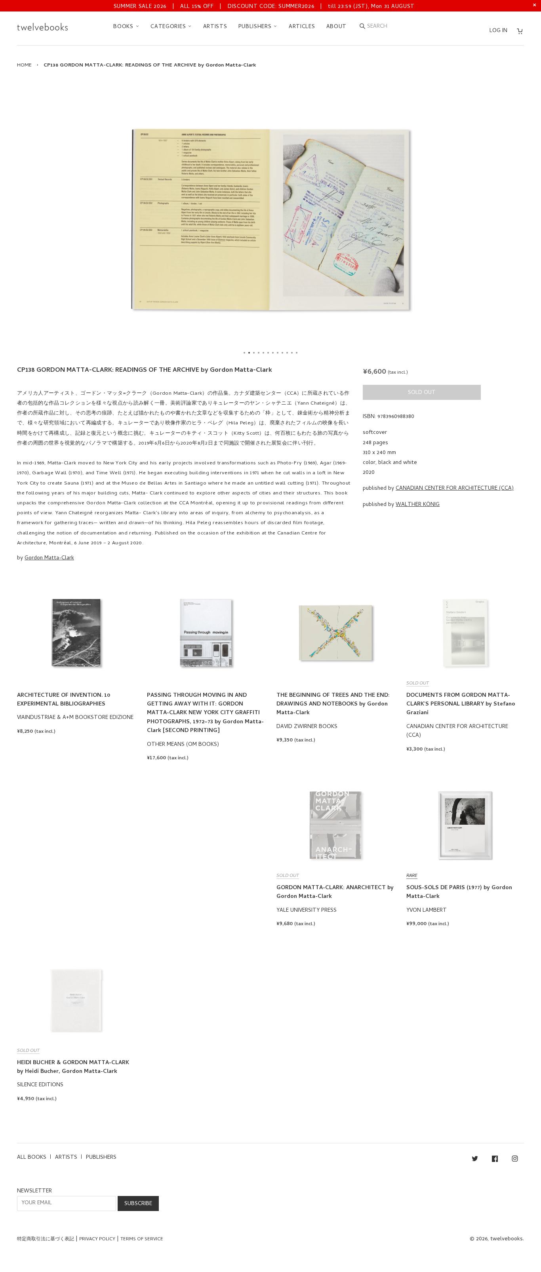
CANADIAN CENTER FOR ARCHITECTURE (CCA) (455, 488)
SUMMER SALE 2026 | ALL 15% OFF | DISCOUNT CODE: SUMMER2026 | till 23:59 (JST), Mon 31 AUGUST (264, 6)
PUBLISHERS (256, 27)
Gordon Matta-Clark (49, 558)
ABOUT (336, 27)
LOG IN (498, 31)
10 (287, 353)
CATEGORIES (169, 27)
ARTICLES (302, 27)
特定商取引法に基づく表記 (45, 1239)
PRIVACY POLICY (97, 1239)
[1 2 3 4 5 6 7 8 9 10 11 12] (270, 219)
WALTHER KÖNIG (418, 505)
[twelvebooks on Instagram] (515, 1160)
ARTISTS (215, 27)
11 (292, 353)
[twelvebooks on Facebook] (494, 1160)
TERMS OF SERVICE (141, 1239)
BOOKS (124, 27)
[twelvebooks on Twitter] (475, 1160)
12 (296, 353)
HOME (24, 65)
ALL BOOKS (31, 1157)
